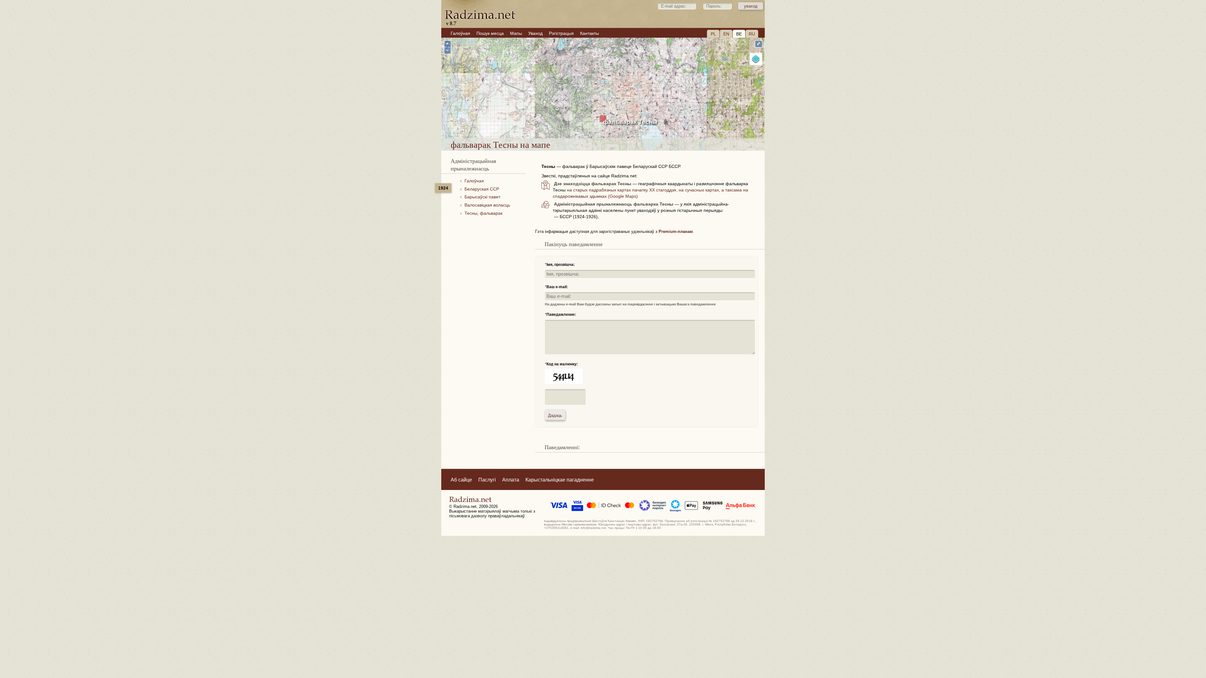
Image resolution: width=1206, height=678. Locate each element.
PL (713, 33)
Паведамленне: (561, 314)
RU (752, 33)
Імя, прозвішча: (560, 264)
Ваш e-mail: (557, 287)
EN (726, 33)
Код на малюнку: (562, 364)
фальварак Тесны (630, 122)
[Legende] (756, 59)
